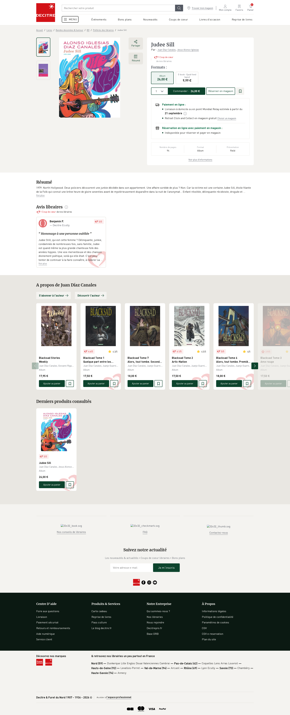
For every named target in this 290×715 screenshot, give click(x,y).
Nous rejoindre (155, 622)
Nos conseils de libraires (71, 532)
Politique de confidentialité (217, 617)
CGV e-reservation (212, 633)
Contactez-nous (218, 532)
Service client (44, 639)
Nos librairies (155, 617)
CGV (204, 628)
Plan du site (209, 639)
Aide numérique (45, 633)
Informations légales (214, 611)
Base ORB (153, 633)
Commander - (186, 91)
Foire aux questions (47, 611)
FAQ (145, 532)
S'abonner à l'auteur (51, 295)
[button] (145, 190)
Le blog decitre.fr (101, 628)
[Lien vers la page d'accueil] (45, 12)
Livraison (41, 617)
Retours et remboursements (53, 628)
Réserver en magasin (220, 91)
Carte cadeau (99, 611)
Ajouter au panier (51, 383)
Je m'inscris (166, 567)
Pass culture (99, 622)
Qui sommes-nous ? (158, 611)
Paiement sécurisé (47, 622)
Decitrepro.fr (154, 628)
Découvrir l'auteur (89, 295)
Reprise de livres (101, 617)
